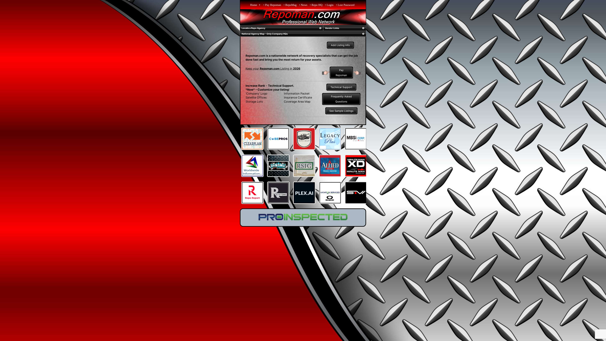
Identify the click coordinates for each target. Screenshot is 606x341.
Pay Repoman (273, 4)
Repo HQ (317, 4)
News (304, 4)
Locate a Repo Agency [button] (253, 28)
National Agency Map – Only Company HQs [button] (265, 33)
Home (253, 4)
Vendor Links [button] (332, 28)
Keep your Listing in (273, 68)
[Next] (359, 138)
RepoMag (291, 4)
